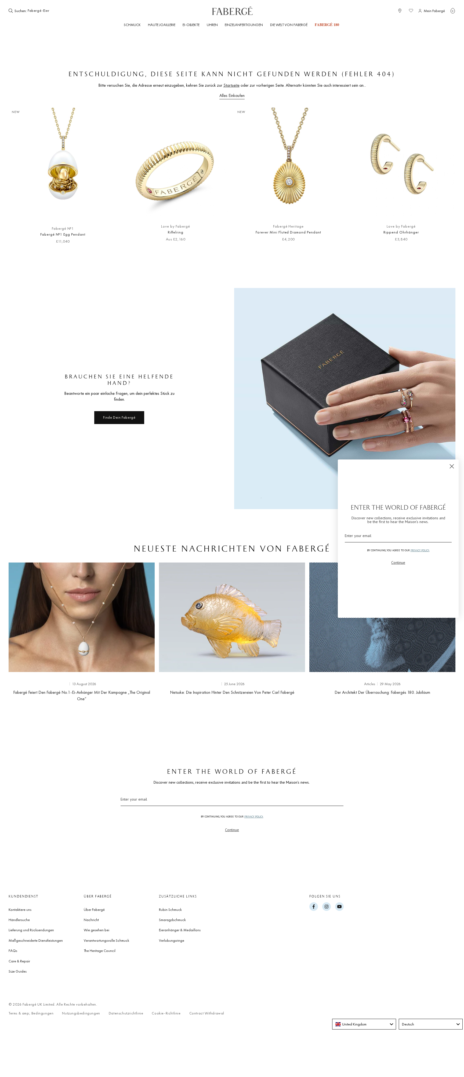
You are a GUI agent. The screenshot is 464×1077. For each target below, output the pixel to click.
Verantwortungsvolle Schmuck (106, 940)
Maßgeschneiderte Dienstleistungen (36, 940)
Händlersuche (19, 919)
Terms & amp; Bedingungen (31, 1013)
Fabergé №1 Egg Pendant (62, 234)
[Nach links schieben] (21, 178)
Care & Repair (19, 961)
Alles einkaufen (232, 95)
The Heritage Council (99, 950)
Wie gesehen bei (96, 930)
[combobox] (44, 10)
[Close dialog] (451, 466)
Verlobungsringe (171, 940)
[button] (453, 11)
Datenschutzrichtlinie (126, 1013)
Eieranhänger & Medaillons (180, 930)
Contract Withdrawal (206, 1013)
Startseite (231, 85)
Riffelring (175, 232)
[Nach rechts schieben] (442, 178)
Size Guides (18, 971)
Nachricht (91, 919)
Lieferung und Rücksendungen (31, 930)
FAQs (13, 950)
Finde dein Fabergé (119, 417)
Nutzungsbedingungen (81, 1013)
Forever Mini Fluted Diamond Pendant (288, 232)
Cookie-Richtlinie (166, 1013)
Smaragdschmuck (172, 919)
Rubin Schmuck (170, 909)
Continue (232, 829)
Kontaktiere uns (20, 909)
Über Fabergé (94, 909)
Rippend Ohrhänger (401, 232)
